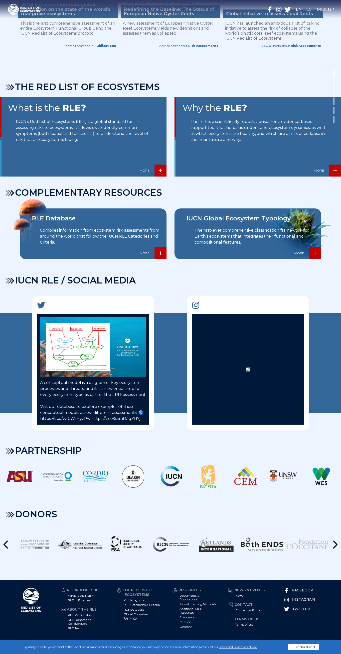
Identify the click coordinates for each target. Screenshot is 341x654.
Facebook (302, 590)
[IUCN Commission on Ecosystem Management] (246, 476)
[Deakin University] (133, 476)
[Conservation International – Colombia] (57, 476)
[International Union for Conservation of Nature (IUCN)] (170, 476)
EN (299, 9)
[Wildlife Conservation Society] (321, 476)
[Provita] (208, 476)
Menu (324, 9)
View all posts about (90, 46)
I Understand (303, 647)
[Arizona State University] (20, 476)
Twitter (301, 609)
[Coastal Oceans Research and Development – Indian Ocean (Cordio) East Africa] (95, 476)
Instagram (303, 599)
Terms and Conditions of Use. (238, 647)
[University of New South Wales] (283, 476)
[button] (270, 9)
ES (309, 9)
